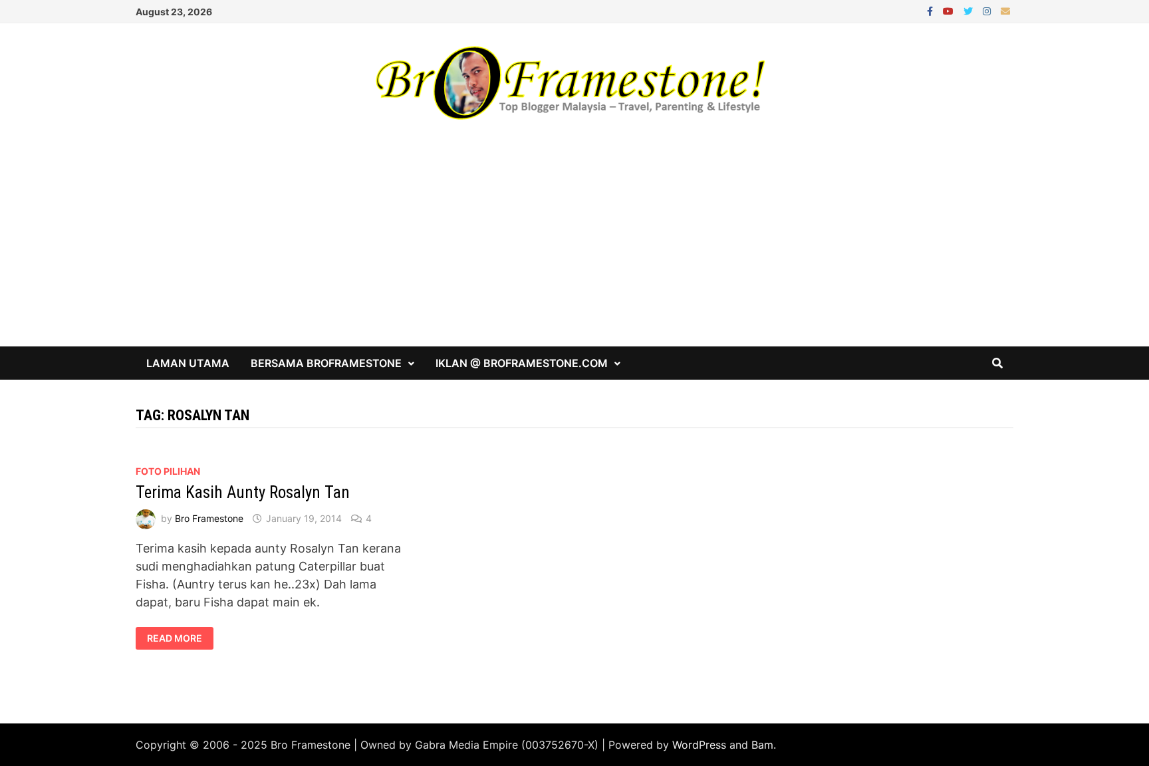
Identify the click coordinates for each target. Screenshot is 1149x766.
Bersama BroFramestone (326, 363)
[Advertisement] (574, 247)
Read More (174, 638)
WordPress (699, 744)
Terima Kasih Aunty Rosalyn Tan (243, 492)
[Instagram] (988, 10)
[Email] (1005, 10)
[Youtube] (950, 10)
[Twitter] (969, 10)
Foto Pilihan (168, 471)
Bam (762, 744)
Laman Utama (187, 363)
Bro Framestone (209, 518)
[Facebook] (932, 10)
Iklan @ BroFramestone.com (522, 363)
